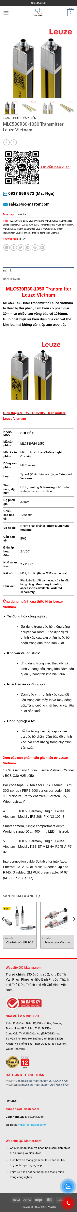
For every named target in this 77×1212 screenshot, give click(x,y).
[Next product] (6, 142)
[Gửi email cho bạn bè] (28, 247)
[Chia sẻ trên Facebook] (13, 247)
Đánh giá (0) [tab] (11, 279)
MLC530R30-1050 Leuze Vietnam (26, 220)
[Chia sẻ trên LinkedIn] (42, 247)
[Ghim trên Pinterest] (35, 247)
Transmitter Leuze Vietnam (45, 232)
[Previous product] (13, 142)
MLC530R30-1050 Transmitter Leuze (22, 228)
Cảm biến (29, 118)
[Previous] (9, 63)
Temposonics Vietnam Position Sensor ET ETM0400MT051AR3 (57, 942)
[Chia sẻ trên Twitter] (21, 247)
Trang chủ (11, 118)
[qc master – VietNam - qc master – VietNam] (38, 13)
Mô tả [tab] (7, 271)
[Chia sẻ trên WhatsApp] (6, 247)
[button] (6, 12)
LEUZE (22, 238)
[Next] (67, 63)
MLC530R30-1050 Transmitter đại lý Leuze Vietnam (46, 224)
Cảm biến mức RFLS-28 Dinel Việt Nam (19, 942)
